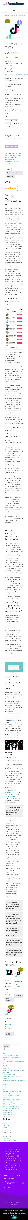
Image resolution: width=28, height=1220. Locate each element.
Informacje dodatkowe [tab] (14, 173)
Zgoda (14, 1217)
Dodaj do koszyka (11, 146)
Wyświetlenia (13, 15)
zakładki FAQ (11, 796)
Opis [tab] (8, 169)
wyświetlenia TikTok (11, 164)
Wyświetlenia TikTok (8, 1112)
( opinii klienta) (17, 53)
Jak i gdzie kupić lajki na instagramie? (13, 1061)
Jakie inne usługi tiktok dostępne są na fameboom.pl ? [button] (14, 952)
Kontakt (5, 1064)
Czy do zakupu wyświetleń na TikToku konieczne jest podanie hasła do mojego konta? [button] (14, 918)
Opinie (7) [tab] (10, 176)
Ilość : (7, 116)
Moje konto (6, 1068)
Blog (4, 1053)
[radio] (7, 120)
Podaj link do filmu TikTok (13, 136)
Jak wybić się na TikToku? (10, 1140)
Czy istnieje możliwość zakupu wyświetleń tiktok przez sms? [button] (12, 932)
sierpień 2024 (6, 1123)
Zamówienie (6, 1116)
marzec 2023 (6, 1127)
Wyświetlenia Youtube (9, 1114)
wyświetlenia (16, 161)
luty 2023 (5, 1129)
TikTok (19, 157)
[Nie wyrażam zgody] (26, 1214)
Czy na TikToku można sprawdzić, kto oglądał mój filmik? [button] (13, 811)
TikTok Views (9, 159)
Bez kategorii (6, 1136)
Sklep (4, 1089)
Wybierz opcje (8, 999)
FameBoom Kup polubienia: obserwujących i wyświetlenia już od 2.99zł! (13, 1057)
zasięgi (11, 720)
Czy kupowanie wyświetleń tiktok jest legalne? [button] (14, 943)
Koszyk (5, 1066)
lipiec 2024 (6, 1125)
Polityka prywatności (9, 1074)
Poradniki (5, 1138)
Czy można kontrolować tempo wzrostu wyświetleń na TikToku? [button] (13, 905)
